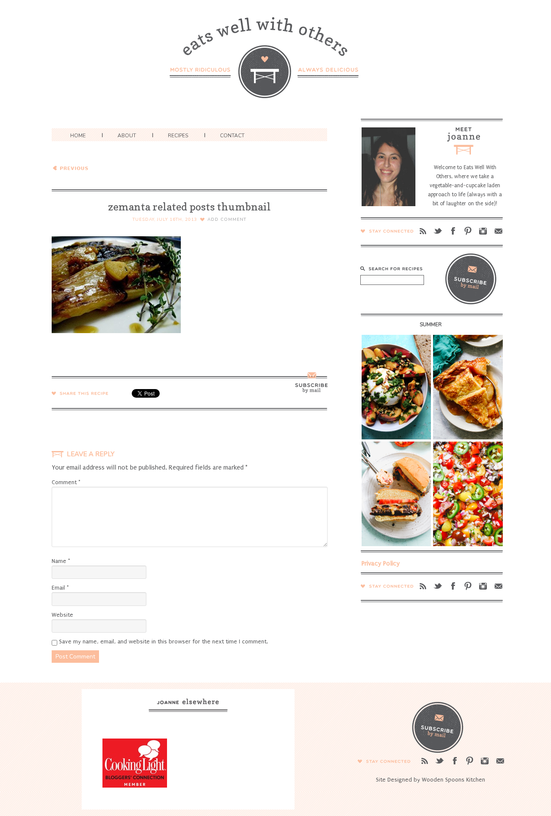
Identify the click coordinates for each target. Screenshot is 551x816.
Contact (232, 135)
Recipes (178, 135)
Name (61, 561)
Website (62, 615)
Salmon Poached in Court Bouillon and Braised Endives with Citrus (113, 167)
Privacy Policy (381, 563)
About (127, 135)
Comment (66, 482)
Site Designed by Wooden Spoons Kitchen (430, 779)
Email (60, 587)
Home (78, 135)
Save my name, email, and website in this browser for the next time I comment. (163, 641)
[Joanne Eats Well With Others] (275, 63)
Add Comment (226, 219)
